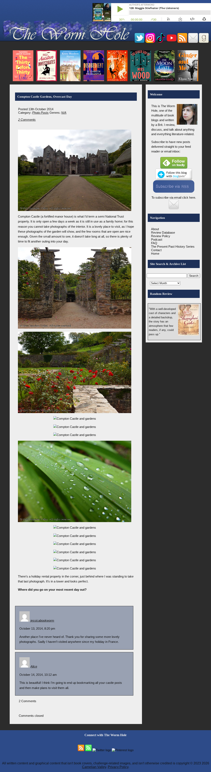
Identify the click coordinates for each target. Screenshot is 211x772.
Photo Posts (40, 112)
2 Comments (27, 119)
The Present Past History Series (173, 246)
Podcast (156, 239)
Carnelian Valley (94, 767)
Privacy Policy (118, 767)
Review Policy (160, 236)
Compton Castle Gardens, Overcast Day (44, 96)
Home (155, 253)
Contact (156, 250)
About (155, 229)
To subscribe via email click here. (173, 197)
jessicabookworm (42, 620)
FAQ (154, 243)
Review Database (163, 232)
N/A (63, 112)
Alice (33, 666)
